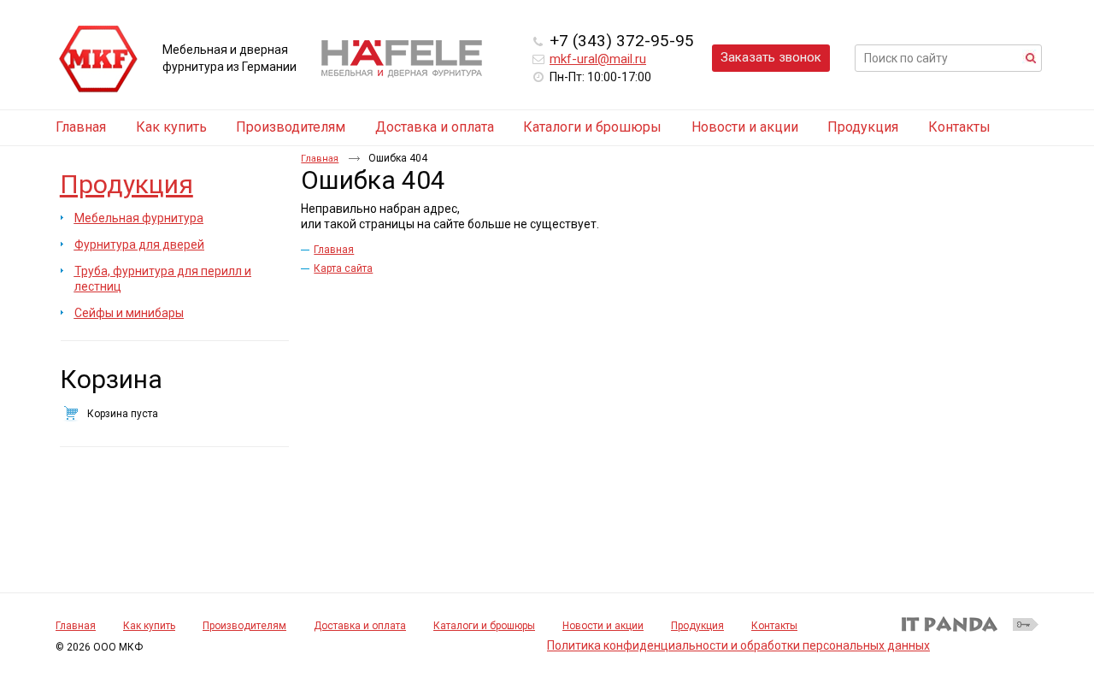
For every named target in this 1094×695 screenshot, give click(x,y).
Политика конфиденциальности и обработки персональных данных (738, 645)
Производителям (244, 626)
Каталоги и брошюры (484, 626)
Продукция (126, 184)
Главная (319, 158)
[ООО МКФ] (98, 60)
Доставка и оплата (360, 626)
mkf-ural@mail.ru (598, 59)
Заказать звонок (771, 57)
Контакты (774, 626)
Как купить (149, 626)
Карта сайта (343, 268)
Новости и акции (603, 626)
